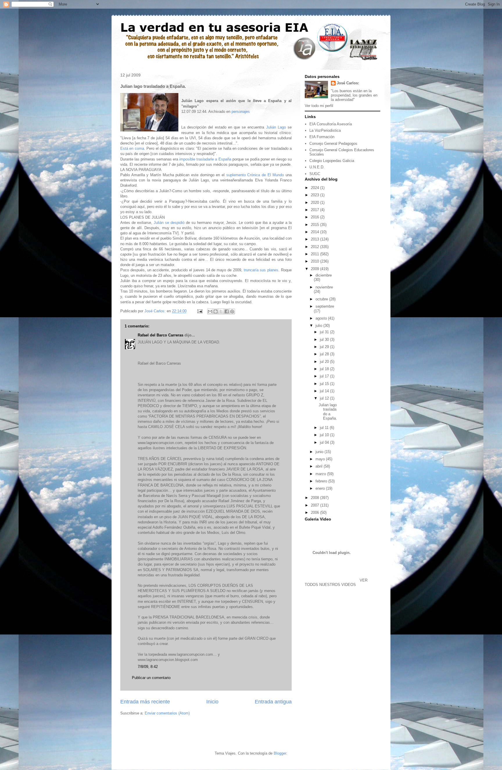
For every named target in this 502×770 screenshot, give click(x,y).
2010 (315, 261)
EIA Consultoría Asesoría (330, 124)
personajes (241, 111)
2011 (315, 254)
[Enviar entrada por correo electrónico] (199, 311)
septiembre (324, 306)
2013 (315, 239)
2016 (315, 217)
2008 (315, 497)
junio (319, 452)
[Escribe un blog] (215, 311)
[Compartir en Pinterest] (232, 311)
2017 (315, 210)
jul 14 (325, 391)
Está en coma (132, 148)
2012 (315, 247)
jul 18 (325, 369)
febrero (321, 481)
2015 (315, 224)
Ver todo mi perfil (319, 106)
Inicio (212, 702)
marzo (321, 474)
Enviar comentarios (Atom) (167, 713)
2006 (315, 512)
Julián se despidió (170, 222)
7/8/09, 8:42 (148, 666)
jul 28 (325, 354)
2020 (315, 202)
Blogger (280, 753)
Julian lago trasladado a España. (328, 412)
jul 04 (325, 442)
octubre (322, 299)
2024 (315, 188)
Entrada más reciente (145, 702)
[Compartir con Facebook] (227, 311)
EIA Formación (321, 137)
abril (319, 466)
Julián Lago (276, 127)
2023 (315, 195)
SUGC (314, 174)
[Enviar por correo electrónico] (210, 311)
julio (319, 325)
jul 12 (325, 398)
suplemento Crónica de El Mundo (256, 175)
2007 (315, 505)
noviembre (324, 287)
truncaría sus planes (261, 270)
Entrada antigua (273, 702)
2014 (315, 232)
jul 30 (325, 339)
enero (320, 488)
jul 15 (325, 384)
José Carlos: (348, 83)
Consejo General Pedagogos (333, 143)
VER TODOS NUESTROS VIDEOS (336, 582)
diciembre (323, 275)
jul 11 (325, 427)
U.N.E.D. (316, 167)
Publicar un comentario (151, 677)
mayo (320, 459)
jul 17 (325, 376)
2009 (315, 269)
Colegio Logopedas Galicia (331, 160)
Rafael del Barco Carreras (160, 335)
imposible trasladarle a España (205, 159)
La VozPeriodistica (325, 130)
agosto (321, 318)
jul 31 (325, 332)
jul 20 (325, 361)
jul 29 (325, 347)
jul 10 (325, 435)
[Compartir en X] (221, 311)
